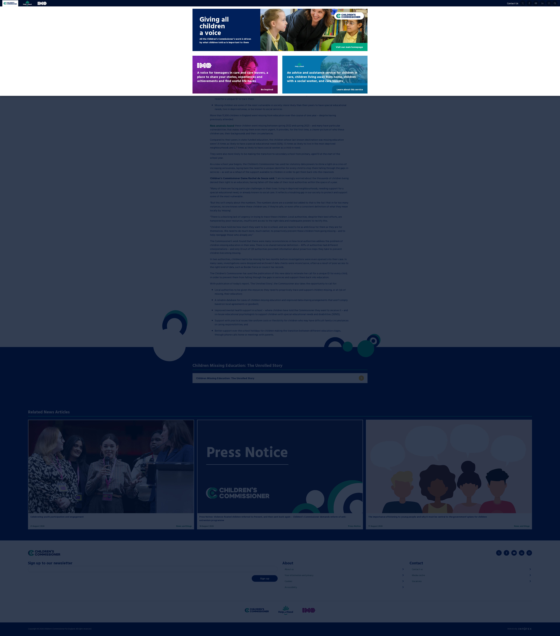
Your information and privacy (299, 575)
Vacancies (417, 581)
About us (289, 569)
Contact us (417, 569)
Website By (512, 628)
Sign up (264, 578)
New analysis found (222, 125)
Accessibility (291, 587)
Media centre (418, 575)
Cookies (288, 581)
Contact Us (512, 3)
